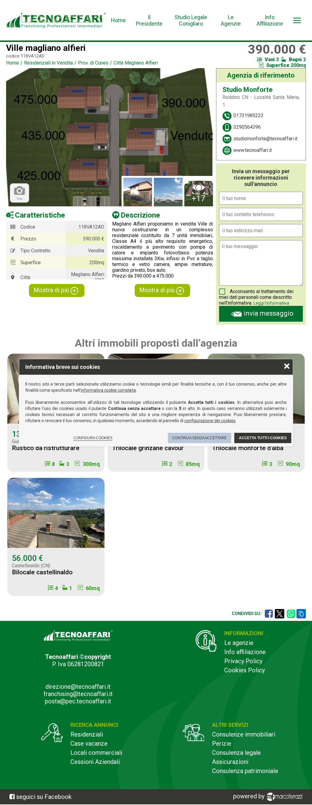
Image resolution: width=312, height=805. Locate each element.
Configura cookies (92, 438)
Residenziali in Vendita (48, 63)
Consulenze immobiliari (243, 734)
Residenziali (86, 734)
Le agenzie (239, 642)
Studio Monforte (247, 89)
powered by (249, 796)
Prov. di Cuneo (93, 63)
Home (118, 20)
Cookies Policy (244, 670)
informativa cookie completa (108, 390)
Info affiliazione (245, 652)
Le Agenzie (231, 20)
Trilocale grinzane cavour (148, 448)
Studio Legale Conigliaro (191, 20)
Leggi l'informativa (271, 303)
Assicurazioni (230, 761)
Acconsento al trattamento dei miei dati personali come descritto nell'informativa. (256, 297)
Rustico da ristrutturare (46, 448)
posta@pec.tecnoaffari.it (78, 701)
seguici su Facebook (44, 796)
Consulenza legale (236, 752)
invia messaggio (268, 313)
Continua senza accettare (199, 438)
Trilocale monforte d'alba (247, 448)
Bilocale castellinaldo (42, 572)
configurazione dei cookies (210, 420)
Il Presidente (149, 20)
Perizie (221, 743)
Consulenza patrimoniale (245, 771)
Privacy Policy (243, 661)
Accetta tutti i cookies (263, 438)
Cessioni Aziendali (95, 761)
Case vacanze (89, 743)
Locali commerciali (96, 752)
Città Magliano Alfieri (136, 63)
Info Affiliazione (270, 20)
